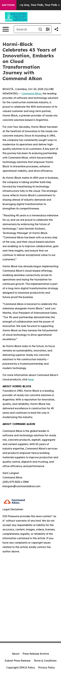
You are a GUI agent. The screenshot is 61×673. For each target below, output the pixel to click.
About (15, 653)
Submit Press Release (17, 660)
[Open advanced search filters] (47, 29)
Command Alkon (31, 93)
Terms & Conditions (45, 660)
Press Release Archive (36, 653)
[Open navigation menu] (6, 29)
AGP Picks (8, 5)
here (31, 379)
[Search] (40, 29)
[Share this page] (56, 29)
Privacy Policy (46, 667)
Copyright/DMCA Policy (20, 667)
